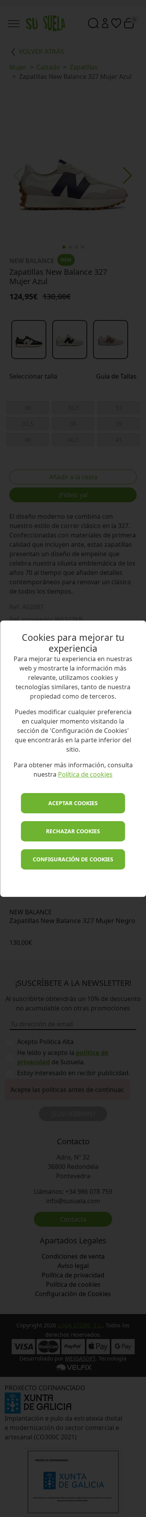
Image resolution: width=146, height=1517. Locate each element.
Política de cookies (85, 774)
